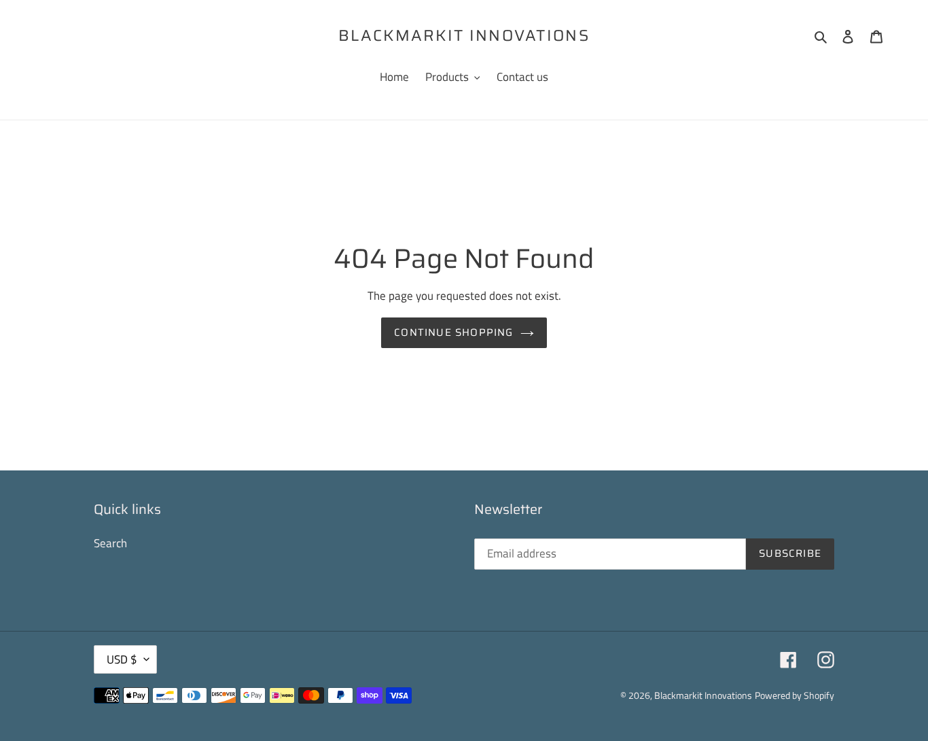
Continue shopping (453, 332)
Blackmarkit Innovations (464, 36)
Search (110, 543)
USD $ (122, 659)
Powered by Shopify (794, 695)
